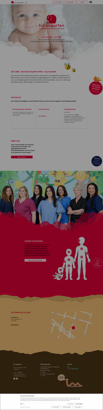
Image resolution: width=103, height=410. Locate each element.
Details (23, 403)
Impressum (28, 407)
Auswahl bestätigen (67, 407)
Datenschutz (22, 407)
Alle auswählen (78, 407)
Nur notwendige (55, 407)
